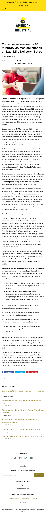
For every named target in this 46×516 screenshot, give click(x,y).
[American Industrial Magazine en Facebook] (20, 459)
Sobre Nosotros (23, 486)
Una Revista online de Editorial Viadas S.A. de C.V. (23, 498)
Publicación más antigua (12, 379)
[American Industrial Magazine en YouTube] (31, 459)
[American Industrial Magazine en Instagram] (25, 459)
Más (6, 9)
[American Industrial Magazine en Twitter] (14, 459)
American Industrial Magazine (26, 509)
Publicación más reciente (33, 379)
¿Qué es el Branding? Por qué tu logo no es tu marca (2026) (22, 429)
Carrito (41, 9)
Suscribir (39, 475)
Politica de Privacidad (23, 488)
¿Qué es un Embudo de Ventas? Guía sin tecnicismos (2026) (23, 436)
